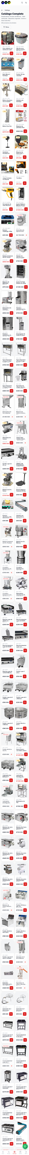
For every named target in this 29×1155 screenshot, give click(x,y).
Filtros (7, 27)
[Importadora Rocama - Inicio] (6, 2)
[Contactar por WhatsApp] (25, 1146)
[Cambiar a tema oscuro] (26, 2)
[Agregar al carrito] (11, 53)
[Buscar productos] (22, 2)
